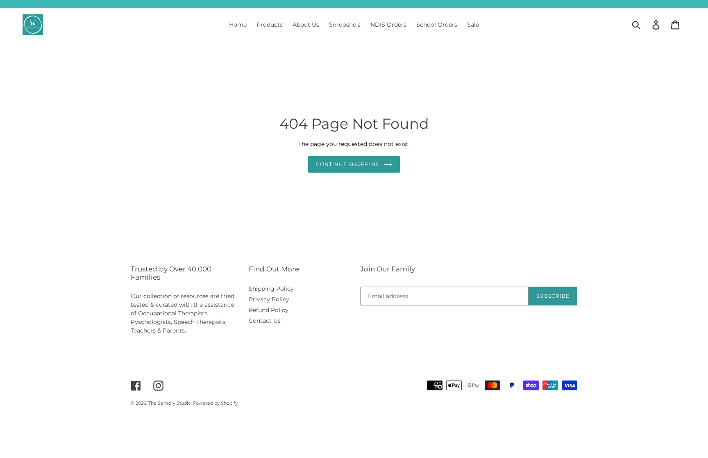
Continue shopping (347, 164)
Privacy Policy (269, 299)
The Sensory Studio (169, 403)
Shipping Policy (271, 288)
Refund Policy (268, 310)
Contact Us (265, 320)
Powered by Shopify (215, 403)
